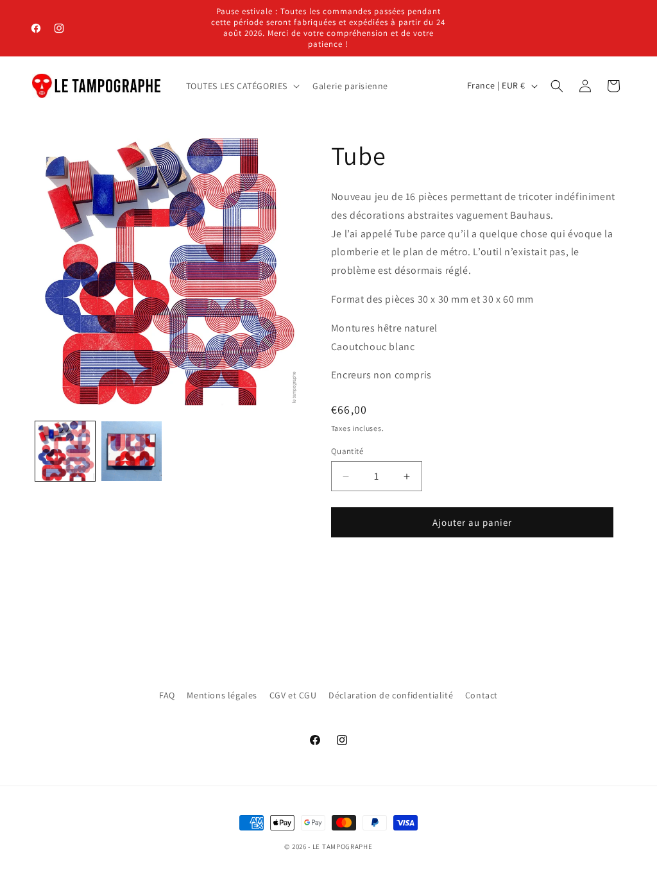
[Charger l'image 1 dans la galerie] (65, 451)
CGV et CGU (293, 695)
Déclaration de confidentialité (390, 695)
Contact (481, 695)
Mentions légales (222, 695)
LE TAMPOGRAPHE (342, 846)
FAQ (167, 695)
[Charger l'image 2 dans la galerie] (131, 451)
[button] (241, 85)
